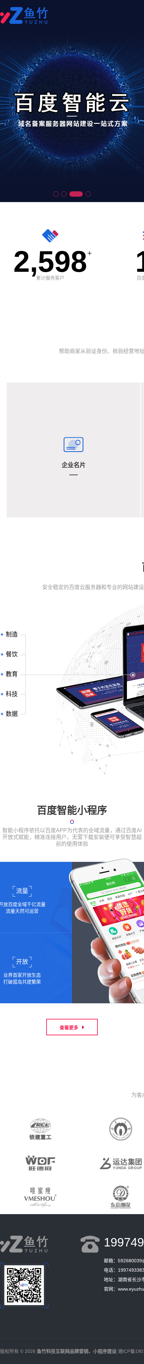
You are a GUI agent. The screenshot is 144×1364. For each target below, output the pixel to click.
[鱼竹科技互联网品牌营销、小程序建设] (24, 22)
